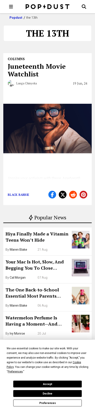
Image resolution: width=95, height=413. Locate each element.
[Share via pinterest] (83, 194)
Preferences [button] (15, 371)
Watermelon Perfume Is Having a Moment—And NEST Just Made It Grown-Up (37, 321)
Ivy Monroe (17, 333)
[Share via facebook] (52, 194)
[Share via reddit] (73, 194)
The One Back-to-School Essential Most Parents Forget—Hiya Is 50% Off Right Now (38, 293)
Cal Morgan (18, 277)
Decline (47, 393)
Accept (47, 384)
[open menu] (11, 6)
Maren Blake (18, 249)
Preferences (47, 403)
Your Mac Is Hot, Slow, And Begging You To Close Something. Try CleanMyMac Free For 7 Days (37, 265)
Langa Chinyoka (26, 83)
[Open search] (84, 6)
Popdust (16, 17)
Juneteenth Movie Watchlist (37, 70)
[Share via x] (62, 194)
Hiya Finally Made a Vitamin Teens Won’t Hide (37, 237)
